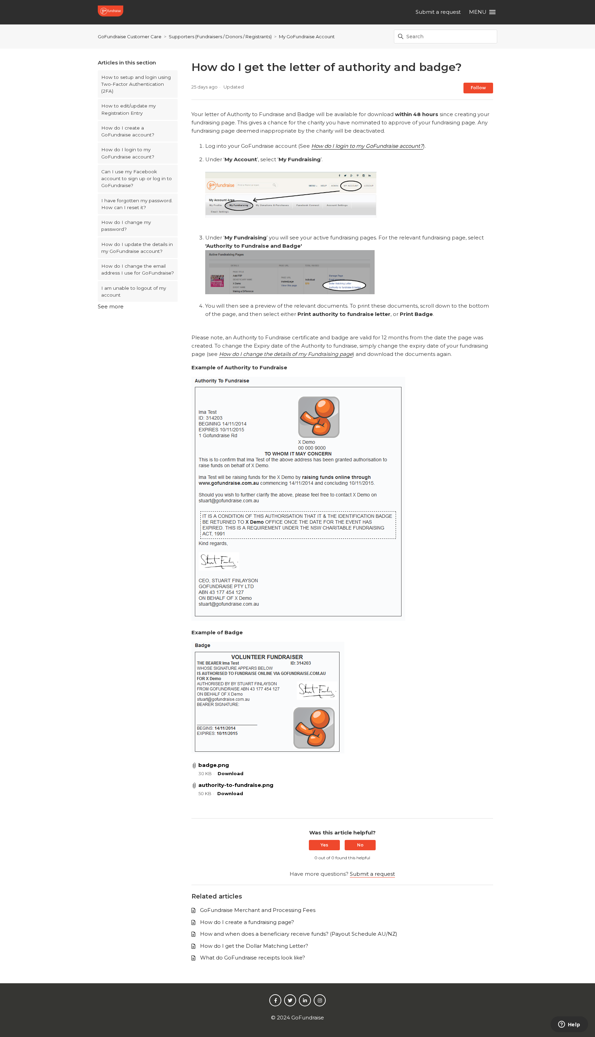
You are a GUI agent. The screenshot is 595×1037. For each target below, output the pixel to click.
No (360, 845)
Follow (478, 87)
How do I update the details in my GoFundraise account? (137, 248)
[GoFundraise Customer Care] (111, 12)
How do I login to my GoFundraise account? (127, 153)
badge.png (213, 765)
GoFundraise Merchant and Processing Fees (257, 910)
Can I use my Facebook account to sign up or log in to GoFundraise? (136, 178)
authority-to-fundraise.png (235, 785)
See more (111, 306)
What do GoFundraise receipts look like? (252, 957)
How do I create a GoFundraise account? (127, 131)
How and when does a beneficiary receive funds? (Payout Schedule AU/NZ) (298, 934)
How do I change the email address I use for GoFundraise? (137, 269)
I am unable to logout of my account (133, 291)
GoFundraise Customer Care (129, 36)
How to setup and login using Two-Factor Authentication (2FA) (136, 84)
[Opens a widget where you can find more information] (569, 1025)
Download (230, 773)
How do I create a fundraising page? (247, 922)
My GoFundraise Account (307, 36)
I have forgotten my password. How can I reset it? (137, 204)
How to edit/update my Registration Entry (128, 109)
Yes (324, 845)
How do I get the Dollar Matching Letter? (254, 946)
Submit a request (438, 12)
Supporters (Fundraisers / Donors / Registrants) (220, 36)
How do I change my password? (126, 225)
